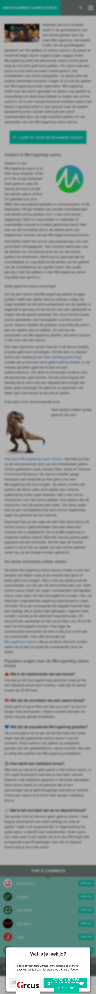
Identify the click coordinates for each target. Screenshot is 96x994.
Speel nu (66, 988)
